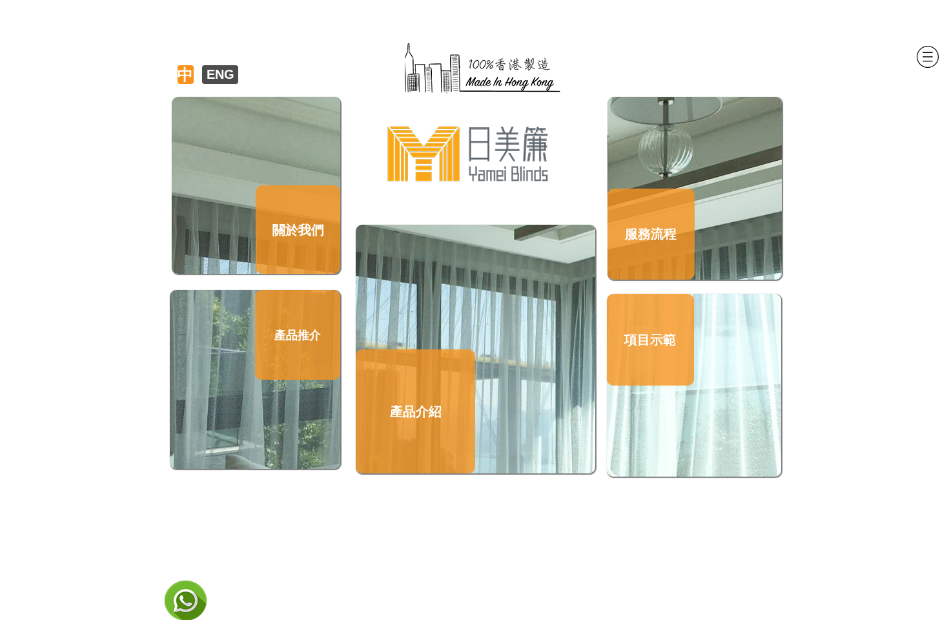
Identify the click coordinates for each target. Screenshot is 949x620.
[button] (927, 57)
